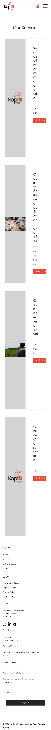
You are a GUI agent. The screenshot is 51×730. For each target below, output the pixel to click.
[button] (37, 6)
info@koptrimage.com (11, 640)
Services (6, 559)
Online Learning (9, 564)
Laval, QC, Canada (9, 662)
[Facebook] (15, 624)
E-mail (9, 692)
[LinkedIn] (10, 624)
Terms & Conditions (11, 583)
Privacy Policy (9, 592)
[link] (35, 73)
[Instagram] (5, 624)
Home (5, 554)
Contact (6, 568)
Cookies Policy (9, 597)
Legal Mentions (9, 587)
